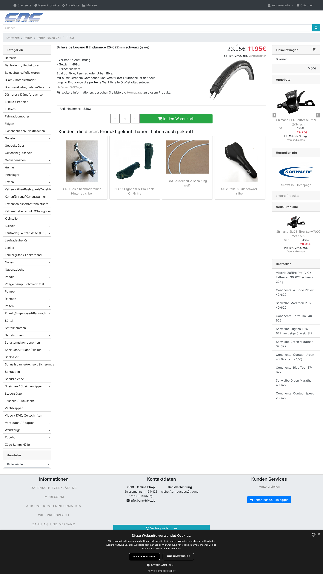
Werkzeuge (13, 430)
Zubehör (11, 437)
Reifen (28, 38)
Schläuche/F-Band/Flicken (23, 350)
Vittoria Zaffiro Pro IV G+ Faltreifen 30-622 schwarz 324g (294, 277)
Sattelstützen (14, 335)
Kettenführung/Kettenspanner (25, 196)
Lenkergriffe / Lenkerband (23, 255)
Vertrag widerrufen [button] (163, 528)
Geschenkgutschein (18, 153)
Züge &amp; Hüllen (18, 444)
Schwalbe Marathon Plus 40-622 (293, 305)
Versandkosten (257, 55)
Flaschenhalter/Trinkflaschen (25, 131)
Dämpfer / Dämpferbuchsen (24, 94)
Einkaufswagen (287, 50)
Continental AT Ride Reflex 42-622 (295, 292)
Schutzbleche (14, 379)
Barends (10, 58)
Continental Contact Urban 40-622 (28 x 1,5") (295, 357)
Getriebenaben (15, 160)
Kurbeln (10, 226)
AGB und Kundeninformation (53, 506)
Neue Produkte (287, 207)
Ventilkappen (14, 408)
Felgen (9, 123)
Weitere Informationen (168, 548)
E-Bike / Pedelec (16, 102)
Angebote (283, 79)
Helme (9, 167)
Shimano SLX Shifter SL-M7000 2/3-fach (298, 122)
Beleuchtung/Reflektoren (22, 72)
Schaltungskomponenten (22, 342)
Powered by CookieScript (162, 571)
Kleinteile (11, 218)
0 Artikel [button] (306, 5)
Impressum (54, 497)
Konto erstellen (269, 486)
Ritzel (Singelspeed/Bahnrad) (25, 313)
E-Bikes (10, 109)
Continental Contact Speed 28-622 (295, 395)
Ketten (9, 182)
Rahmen (10, 299)
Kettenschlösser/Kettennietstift (26, 204)
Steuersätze (13, 393)
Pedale (9, 277)
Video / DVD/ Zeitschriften (23, 415)
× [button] (318, 534)
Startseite (13, 38)
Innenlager (12, 175)
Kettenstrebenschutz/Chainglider (28, 211)
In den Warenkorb (178, 119)
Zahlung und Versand (53, 524)
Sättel (9, 320)
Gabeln (10, 138)
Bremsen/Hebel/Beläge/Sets (24, 87)
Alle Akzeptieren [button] (144, 556)
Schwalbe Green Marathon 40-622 (294, 383)
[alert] (161, 552)
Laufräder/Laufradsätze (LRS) (26, 233)
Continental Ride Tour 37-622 (294, 370)
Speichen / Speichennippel (23, 386)
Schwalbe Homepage (296, 185)
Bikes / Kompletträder (20, 80)
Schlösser (12, 357)
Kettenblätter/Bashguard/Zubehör (28, 189)
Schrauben (12, 372)
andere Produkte (287, 196)
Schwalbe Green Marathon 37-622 (294, 344)
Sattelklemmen (15, 328)
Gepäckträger (14, 145)
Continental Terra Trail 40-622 (294, 318)
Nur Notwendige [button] (178, 556)
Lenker (9, 248)
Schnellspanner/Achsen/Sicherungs (28, 364)
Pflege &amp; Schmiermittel (24, 284)
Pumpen (10, 291)
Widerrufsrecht (54, 515)
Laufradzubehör (16, 240)
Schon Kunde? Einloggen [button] (270, 500)
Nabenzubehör (15, 269)
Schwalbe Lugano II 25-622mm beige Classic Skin (294, 331)
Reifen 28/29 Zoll (49, 38)
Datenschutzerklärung (54, 488)
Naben (9, 262)
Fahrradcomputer (17, 116)
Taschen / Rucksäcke (20, 401)
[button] (280, 5)
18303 (69, 38)
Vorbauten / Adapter (19, 423)
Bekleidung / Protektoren (22, 65)
